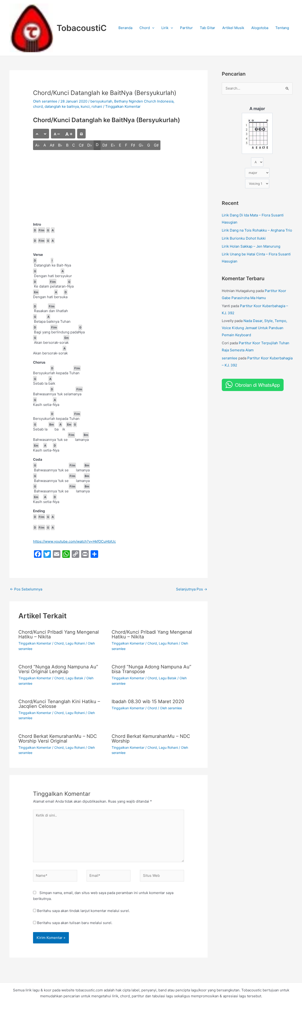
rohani (97, 106)
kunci (85, 106)
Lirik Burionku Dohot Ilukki (244, 238)
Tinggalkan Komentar (123, 106)
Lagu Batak (74, 678)
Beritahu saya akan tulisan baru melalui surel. (74, 923)
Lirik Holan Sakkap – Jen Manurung (251, 246)
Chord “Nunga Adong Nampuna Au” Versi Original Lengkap (58, 669)
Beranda (125, 28)
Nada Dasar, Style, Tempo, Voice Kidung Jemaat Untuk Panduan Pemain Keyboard (254, 327)
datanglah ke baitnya (62, 106)
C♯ (81, 145)
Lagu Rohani (75, 643)
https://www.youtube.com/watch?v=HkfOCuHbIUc (74, 541)
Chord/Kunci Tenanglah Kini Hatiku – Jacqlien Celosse (59, 704)
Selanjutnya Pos (191, 589)
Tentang (282, 28)
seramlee (229, 358)
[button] (152, 28)
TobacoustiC (82, 28)
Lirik (164, 28)
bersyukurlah (101, 101)
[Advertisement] (108, 187)
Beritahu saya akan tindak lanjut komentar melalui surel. (83, 910)
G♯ (156, 145)
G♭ (141, 145)
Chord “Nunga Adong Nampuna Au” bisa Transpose (151, 669)
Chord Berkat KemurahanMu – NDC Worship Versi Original (57, 738)
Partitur (186, 28)
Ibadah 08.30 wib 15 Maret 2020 (148, 701)
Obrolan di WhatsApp (257, 384)
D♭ (89, 145)
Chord (144, 28)
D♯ (104, 145)
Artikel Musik (233, 28)
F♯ (133, 145)
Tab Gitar (207, 28)
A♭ (37, 145)
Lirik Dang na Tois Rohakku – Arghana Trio (257, 230)
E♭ (113, 145)
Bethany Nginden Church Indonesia (143, 101)
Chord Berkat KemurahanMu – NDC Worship (151, 738)
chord (38, 106)
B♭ (60, 145)
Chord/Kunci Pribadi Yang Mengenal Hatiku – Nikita (58, 634)
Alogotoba (259, 28)
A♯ (52, 145)
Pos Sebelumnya (26, 589)
